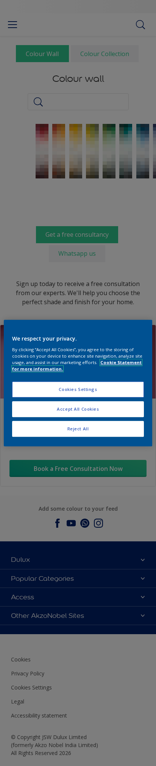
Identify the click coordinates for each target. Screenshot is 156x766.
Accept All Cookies (78, 409)
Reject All (78, 428)
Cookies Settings (78, 389)
